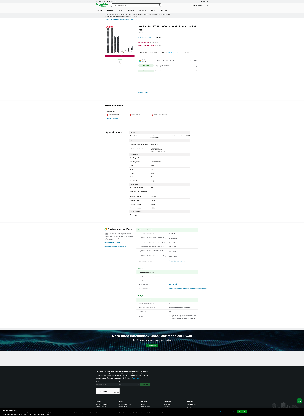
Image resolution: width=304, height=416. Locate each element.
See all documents (112, 118)
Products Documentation (102, 404)
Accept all (242, 411)
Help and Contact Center (125, 404)
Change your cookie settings (228, 411)
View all (121, 19)
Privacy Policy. (135, 378)
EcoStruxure (167, 404)
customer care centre (173, 52)
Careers (143, 404)
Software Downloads (101, 406)
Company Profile (145, 406)
